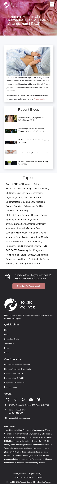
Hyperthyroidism (14, 219)
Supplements (41, 255)
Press (6, 353)
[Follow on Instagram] (15, 399)
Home (6, 330)
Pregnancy (38, 250)
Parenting (10, 246)
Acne (8, 184)
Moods (44, 237)
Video (37, 263)
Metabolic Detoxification (17, 237)
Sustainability (35, 259)
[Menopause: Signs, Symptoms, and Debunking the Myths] (11, 118)
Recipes (10, 255)
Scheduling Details (11, 339)
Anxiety (29, 184)
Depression (36, 193)
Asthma (37, 184)
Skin (17, 255)
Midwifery (35, 237)
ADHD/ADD (18, 184)
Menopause (22, 233)
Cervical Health (40, 188)
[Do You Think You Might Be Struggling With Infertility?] (11, 142)
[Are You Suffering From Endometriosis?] (11, 152)
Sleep (24, 255)
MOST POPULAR (14, 241)
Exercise (18, 206)
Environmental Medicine (33, 202)
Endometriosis (13, 202)
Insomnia (10, 228)
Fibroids (10, 210)
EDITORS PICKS (32, 197)
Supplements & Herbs (16, 259)
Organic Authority (41, 99)
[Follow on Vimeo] (38, 399)
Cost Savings (23, 193)
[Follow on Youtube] (31, 399)
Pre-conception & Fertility (14, 378)
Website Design (26, 482)
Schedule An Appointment (28, 286)
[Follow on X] (7, 399)
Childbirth (10, 193)
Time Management (23, 263)
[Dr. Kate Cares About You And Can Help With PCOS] (11, 163)
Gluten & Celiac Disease (18, 215)
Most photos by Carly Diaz (24, 477)
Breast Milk (11, 188)
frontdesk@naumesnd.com (19, 418)
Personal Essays (32, 246)
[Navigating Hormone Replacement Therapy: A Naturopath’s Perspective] (11, 131)
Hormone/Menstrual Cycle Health (17, 369)
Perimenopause (10, 387)
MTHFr (28, 241)
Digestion (10, 197)
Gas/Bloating (21, 210)
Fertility (39, 206)
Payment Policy (35, 474)
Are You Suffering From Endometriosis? (33, 153)
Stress (31, 255)
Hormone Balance (40, 215)
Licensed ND (22, 228)
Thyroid (9, 263)
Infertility (41, 224)
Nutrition (37, 241)
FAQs (6, 334)
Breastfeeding (25, 188)
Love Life (10, 233)
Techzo (48, 482)
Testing (46, 259)
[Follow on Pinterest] (23, 399)
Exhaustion (29, 206)
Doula (19, 197)
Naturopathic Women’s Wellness (17, 365)
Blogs (6, 348)
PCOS (19, 246)
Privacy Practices (19, 474)
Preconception (25, 250)
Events (9, 206)
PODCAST (11, 250)
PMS (44, 246)
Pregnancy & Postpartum (14, 383)
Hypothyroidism (30, 219)
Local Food (35, 228)
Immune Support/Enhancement (21, 224)
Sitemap (40, 477)
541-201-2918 (20, 410)
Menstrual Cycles (37, 233)
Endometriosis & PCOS (13, 374)
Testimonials (9, 344)
